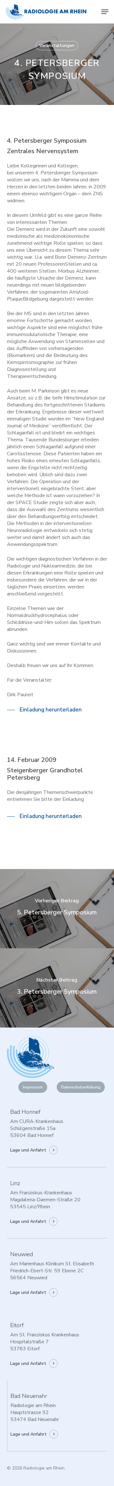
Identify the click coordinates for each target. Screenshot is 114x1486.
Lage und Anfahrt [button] (28, 1150)
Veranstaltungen (56, 45)
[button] (104, 12)
